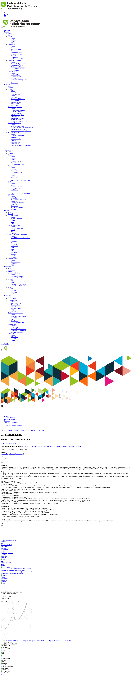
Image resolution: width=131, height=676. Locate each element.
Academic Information (14, 132)
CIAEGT (14, 241)
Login (6, 14)
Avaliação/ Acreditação (10, 422)
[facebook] (2, 644)
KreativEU (11, 271)
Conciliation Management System (20, 180)
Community (7, 150)
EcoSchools (14, 206)
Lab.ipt (13, 220)
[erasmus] (4, 580)
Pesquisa (5, 343)
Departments (15, 70)
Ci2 (12, 231)
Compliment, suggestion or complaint (33, 640)
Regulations (14, 140)
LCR (12, 247)
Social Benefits (15, 188)
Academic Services (16, 161)
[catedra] (3, 581)
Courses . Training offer (7, 430)
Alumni (13, 209)
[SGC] (3, 577)
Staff (9, 182)
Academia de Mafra (17, 111)
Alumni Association (17, 332)
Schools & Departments (14, 60)
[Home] (19, 9)
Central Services (16, 171)
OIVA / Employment (17, 207)
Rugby (13, 309)
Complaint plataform (12, 640)
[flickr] (15, 644)
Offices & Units (12, 71)
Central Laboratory (13, 215)
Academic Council (16, 54)
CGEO (13, 230)
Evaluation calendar (9, 419)
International (7, 266)
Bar (12, 319)
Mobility (10, 279)
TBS (12, 265)
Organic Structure (53, 640)
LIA (12, 223)
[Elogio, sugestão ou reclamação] (5, 567)
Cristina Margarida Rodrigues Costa (12, 454)
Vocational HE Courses (18, 99)
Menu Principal (5, 344)
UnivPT (6, 32)
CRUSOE (14, 292)
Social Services (15, 81)
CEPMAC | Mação (16, 119)
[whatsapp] (19, 644)
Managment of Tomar (17, 65)
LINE (13, 250)
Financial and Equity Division (19, 79)
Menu (9, 33)
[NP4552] (4, 575)
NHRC (13, 254)
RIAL (13, 294)
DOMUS (14, 244)
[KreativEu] (4, 578)
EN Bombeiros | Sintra (17, 115)
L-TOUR (14, 252)
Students (10, 155)
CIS (12, 242)
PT (5, 16)
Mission (13, 43)
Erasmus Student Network (18, 278)
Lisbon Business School (18, 129)
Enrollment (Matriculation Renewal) (21, 145)
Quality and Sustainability (18, 199)
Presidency (14, 51)
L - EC (6, 416)
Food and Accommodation (15, 313)
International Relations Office (19, 286)
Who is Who (67, 640)
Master (13, 95)
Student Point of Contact (18, 164)
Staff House (14, 177)
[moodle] (1, 538)
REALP (10, 287)
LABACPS (14, 246)
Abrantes (13, 338)
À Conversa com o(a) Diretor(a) (13, 425)
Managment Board (16, 52)
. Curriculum (40, 430)
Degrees (10, 89)
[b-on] (3, 583)
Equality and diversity (17, 202)
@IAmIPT (11, 194)
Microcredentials (16, 102)
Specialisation (15, 105)
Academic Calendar (9, 417)
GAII (12, 222)
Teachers (10, 166)
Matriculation (15, 143)
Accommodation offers (17, 322)
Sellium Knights (15, 308)
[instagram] (5, 644)
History (10, 36)
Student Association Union (18, 329)
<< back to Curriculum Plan (8, 443)
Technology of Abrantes (18, 67)
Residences (14, 321)
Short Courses (15, 103)
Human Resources (16, 78)
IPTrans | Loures (16, 113)
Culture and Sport (13, 300)
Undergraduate (15, 94)
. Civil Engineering (31, 430)
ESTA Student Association (18, 330)
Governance (11, 44)
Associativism (12, 324)
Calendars (14, 137)
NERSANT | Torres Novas (19, 121)
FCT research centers (14, 225)
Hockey (13, 311)
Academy (14, 263)
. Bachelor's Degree (19, 430)
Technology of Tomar (17, 68)
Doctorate (14, 97)
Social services (15, 142)
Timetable (7, 421)
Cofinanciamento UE (17, 59)
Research (6, 210)
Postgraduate (15, 100)
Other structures (12, 258)
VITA (13, 255)
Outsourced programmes (15, 107)
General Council (16, 49)
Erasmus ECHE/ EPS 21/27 (19, 284)
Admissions (7, 30)
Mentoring (14, 201)
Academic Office (16, 76)
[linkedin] (12, 644)
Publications (14, 57)
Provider (13, 159)
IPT (2, 27)
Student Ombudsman (17, 56)
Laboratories (14, 83)
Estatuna (13, 306)
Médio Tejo (11, 333)
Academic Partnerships (14, 123)
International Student (14, 273)
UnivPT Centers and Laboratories (17, 234)
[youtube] (9, 644)
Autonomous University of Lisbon (21, 131)
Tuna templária (15, 305)
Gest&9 (13, 257)
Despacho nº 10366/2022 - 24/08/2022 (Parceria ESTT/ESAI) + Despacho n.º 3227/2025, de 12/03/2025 (54, 446)
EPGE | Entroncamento (18, 118)
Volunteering (15, 204)
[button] (1, 674)
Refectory (14, 317)
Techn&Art (14, 233)
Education (7, 84)
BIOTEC (14, 239)
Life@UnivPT (8, 295)
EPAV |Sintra (15, 116)
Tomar (13, 340)
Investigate (14, 175)
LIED (13, 249)
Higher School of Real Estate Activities (22, 127)
